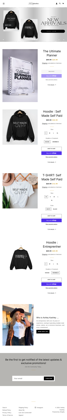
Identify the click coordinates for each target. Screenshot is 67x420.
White (48, 209)
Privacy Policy (6, 412)
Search (4, 407)
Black (55, 209)
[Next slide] (64, 40)
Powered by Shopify (58, 412)
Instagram (39, 407)
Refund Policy (6, 410)
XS (46, 196)
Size (52, 129)
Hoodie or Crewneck (52, 138)
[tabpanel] (33, 24)
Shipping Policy (23, 407)
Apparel (21, 415)
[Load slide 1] (33, 39)
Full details (51, 85)
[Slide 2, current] (34, 39)
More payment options (51, 157)
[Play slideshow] (59, 40)
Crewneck (55, 141)
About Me (21, 410)
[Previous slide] (3, 40)
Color (52, 205)
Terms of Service (7, 415)
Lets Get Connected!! (25, 412)
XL (57, 133)
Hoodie (47, 141)
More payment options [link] (51, 79)
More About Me (43, 331)
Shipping (44, 63)
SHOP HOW (8, 25)
